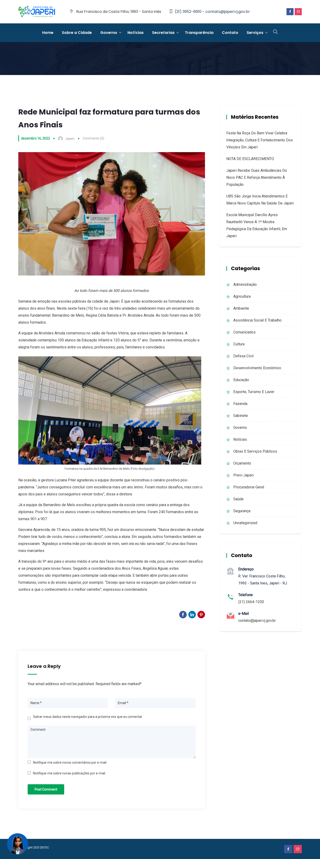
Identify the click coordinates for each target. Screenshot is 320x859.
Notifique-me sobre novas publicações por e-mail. (69, 773)
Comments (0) (93, 138)
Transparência (199, 32)
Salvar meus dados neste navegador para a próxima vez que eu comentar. (88, 717)
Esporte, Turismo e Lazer (253, 392)
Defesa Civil (243, 356)
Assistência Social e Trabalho (257, 320)
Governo (108, 32)
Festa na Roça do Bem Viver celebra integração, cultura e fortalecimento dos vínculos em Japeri (259, 140)
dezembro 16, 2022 (35, 138)
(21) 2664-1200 (251, 602)
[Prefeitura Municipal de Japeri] (36, 12)
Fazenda (240, 403)
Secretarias (163, 32)
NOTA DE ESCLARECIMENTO (250, 159)
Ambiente (241, 308)
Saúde (238, 499)
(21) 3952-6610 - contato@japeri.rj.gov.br (212, 11)
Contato (230, 32)
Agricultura (242, 296)
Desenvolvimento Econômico (257, 368)
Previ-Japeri (243, 475)
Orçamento (242, 463)
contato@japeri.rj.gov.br (257, 620)
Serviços (255, 32)
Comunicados (244, 332)
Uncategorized (245, 523)
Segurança (241, 511)
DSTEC (44, 847)
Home (47, 32)
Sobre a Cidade (77, 32)
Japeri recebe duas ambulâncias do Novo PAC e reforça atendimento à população (256, 177)
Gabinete (240, 415)
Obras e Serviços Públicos (255, 451)
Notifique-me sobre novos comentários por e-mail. (70, 762)
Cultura (239, 344)
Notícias (135, 32)
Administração (245, 284)
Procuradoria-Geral (248, 487)
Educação (241, 380)
